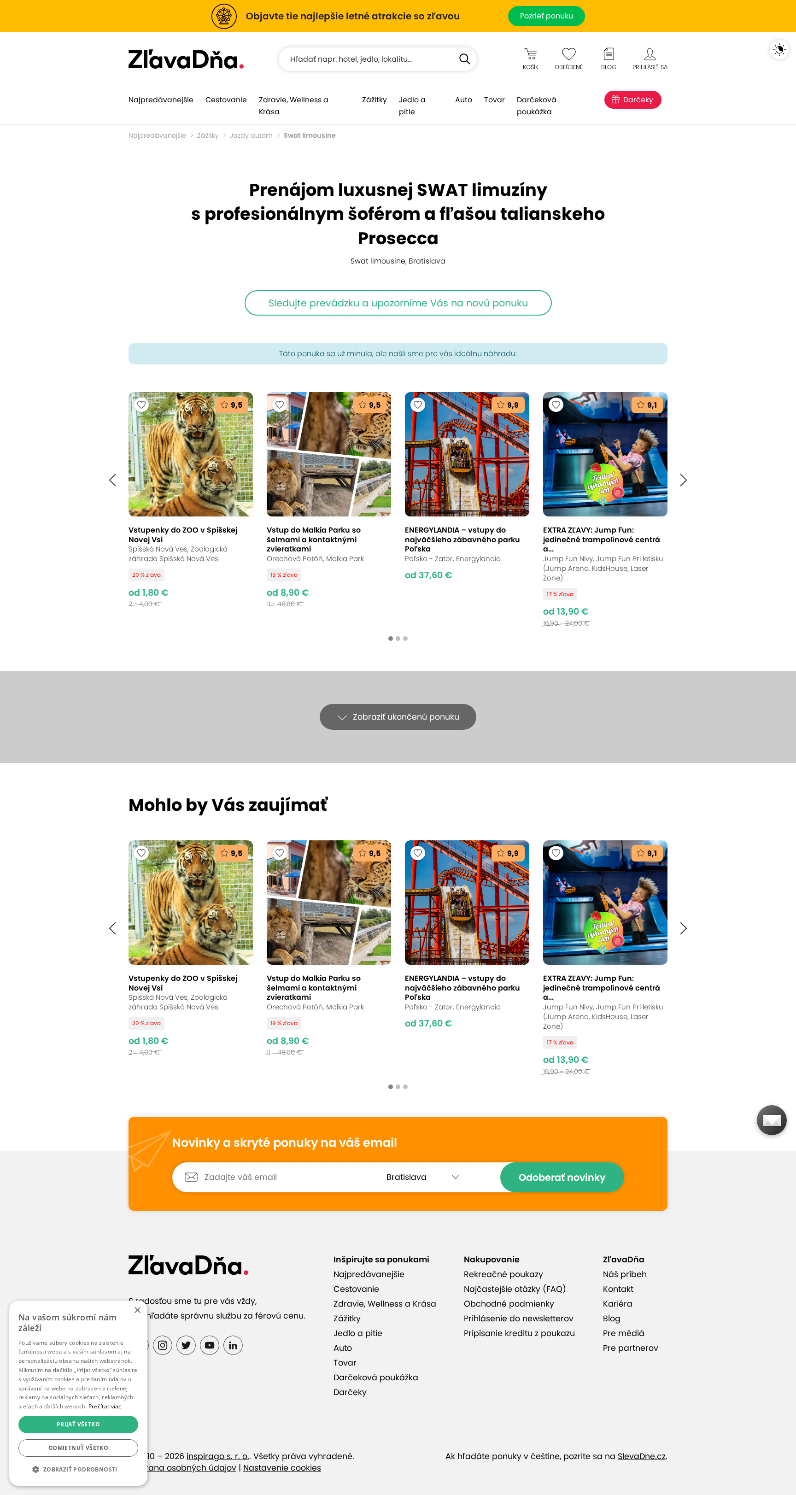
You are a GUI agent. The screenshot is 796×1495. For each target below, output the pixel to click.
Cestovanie (226, 99)
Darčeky (638, 99)
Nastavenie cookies (282, 1467)
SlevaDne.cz (642, 1456)
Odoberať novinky (562, 1177)
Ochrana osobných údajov (182, 1467)
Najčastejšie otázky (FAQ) (515, 1289)
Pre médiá (623, 1333)
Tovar (494, 99)
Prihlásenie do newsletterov (519, 1318)
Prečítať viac (105, 1406)
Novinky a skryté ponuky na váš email (284, 1143)
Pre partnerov (630, 1348)
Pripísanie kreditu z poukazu (519, 1333)
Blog (611, 1318)
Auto (463, 99)
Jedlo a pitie (412, 105)
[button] (112, 480)
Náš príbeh (625, 1274)
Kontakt (618, 1289)
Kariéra (617, 1303)
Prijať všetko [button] (78, 1424)
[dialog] (78, 1393)
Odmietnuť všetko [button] (78, 1448)
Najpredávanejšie (161, 99)
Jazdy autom (251, 135)
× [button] (137, 1310)
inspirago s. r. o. (218, 1456)
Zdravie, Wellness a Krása (293, 105)
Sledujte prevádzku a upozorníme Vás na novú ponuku (398, 303)
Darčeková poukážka (536, 105)
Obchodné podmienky (509, 1303)
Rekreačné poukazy (503, 1274)
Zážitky (374, 99)
